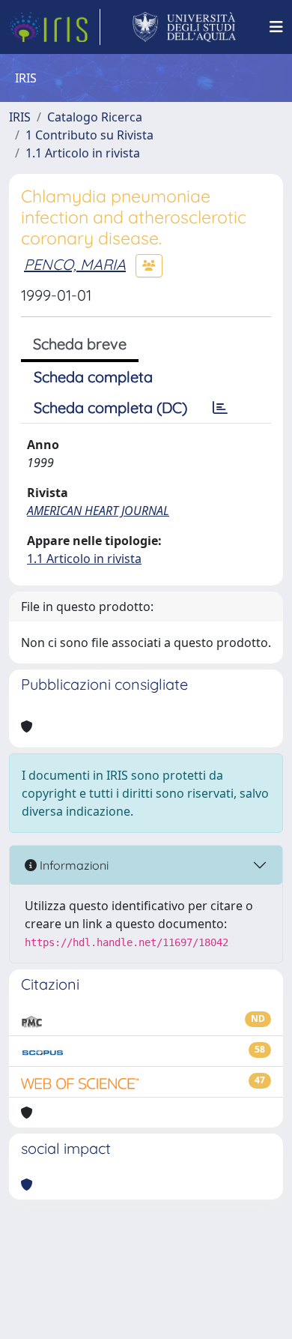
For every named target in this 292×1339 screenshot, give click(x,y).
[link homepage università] (185, 27)
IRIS (20, 117)
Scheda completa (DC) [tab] (110, 407)
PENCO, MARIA (75, 264)
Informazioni (73, 865)
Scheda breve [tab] (80, 343)
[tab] (220, 408)
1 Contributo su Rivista (89, 135)
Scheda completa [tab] (93, 376)
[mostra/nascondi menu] (276, 26)
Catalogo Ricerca (94, 117)
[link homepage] (54, 27)
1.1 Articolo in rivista (82, 153)
